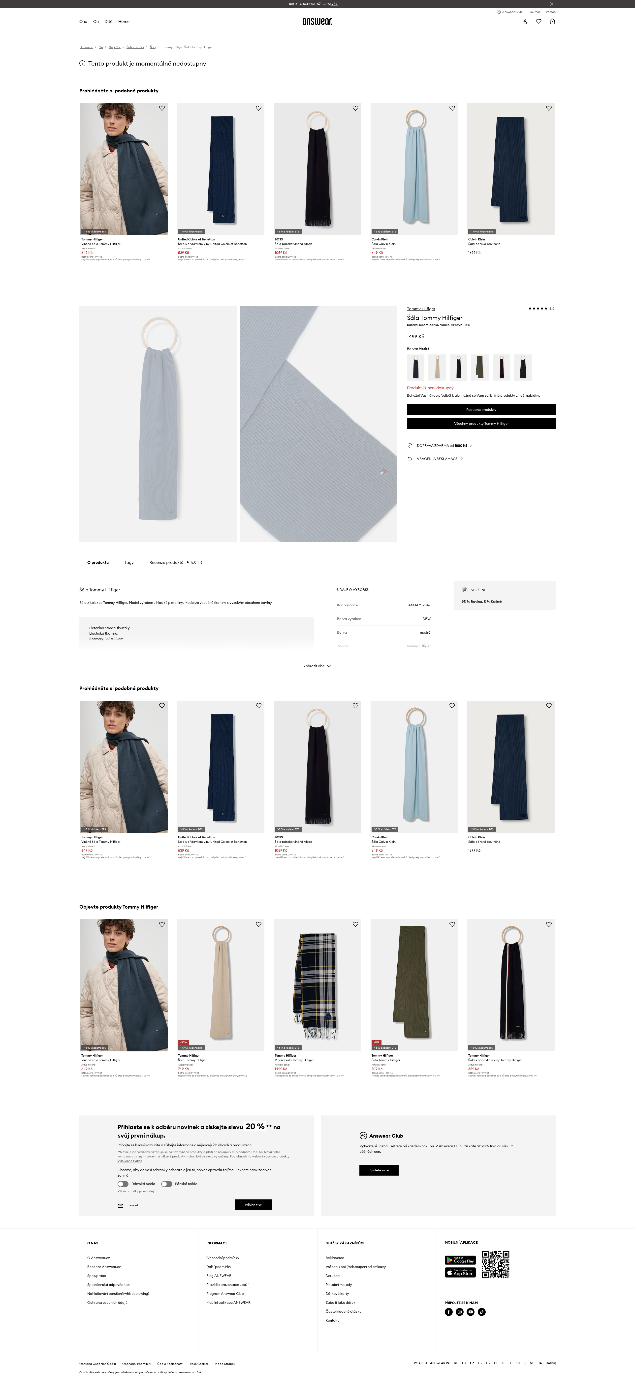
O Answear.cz (98, 1258)
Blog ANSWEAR (218, 1275)
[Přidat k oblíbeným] (162, 108)
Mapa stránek (225, 1364)
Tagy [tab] (129, 562)
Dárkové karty (337, 1293)
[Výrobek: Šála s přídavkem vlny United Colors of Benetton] (220, 169)
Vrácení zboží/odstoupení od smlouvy (356, 1267)
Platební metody (339, 1284)
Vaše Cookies (199, 1364)
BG (456, 1363)
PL (510, 1363)
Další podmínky (218, 1267)
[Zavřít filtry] (552, 4)
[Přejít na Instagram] (460, 1312)
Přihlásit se (253, 1205)
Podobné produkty (481, 409)
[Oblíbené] (539, 21)
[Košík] (553, 21)
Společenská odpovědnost (108, 1284)
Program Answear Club (225, 1293)
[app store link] (460, 1271)
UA (540, 1363)
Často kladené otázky (343, 1311)
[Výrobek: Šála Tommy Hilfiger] (220, 985)
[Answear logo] (317, 21)
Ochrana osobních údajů (107, 1302)
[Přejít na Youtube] (471, 1312)
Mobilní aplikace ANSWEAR (228, 1302)
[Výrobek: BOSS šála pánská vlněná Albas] (317, 169)
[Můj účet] (525, 21)
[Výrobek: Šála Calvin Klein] (414, 169)
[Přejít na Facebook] (449, 1312)
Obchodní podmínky (222, 1258)
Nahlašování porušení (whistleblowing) (118, 1293)
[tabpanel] (317, 620)
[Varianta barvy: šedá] (458, 367)
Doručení (333, 1275)
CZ (472, 1363)
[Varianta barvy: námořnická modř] (415, 367)
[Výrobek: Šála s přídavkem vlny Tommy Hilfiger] (511, 985)
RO (518, 1363)
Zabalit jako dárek (340, 1302)
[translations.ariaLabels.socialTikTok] (481, 1312)
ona (83, 21)
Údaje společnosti (170, 1364)
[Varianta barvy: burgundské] (501, 367)
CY (464, 1363)
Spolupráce (96, 1275)
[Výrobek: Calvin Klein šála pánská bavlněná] (511, 169)
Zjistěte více (379, 1170)
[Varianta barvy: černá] (523, 367)
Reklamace (335, 1258)
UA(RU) (551, 1363)
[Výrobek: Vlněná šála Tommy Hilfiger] (124, 169)
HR (488, 1363)
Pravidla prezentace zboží (227, 1284)
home (123, 21)
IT (503, 1363)
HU (496, 1363)
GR (480, 1363)
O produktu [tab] (98, 562)
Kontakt (332, 1320)
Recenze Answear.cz (104, 1267)
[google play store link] (460, 1260)
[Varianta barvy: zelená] (480, 367)
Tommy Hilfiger (421, 308)
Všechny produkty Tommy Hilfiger (481, 423)
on (96, 21)
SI (525, 1363)
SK (532, 1363)
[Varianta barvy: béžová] (437, 367)
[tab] (176, 562)
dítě (108, 21)
